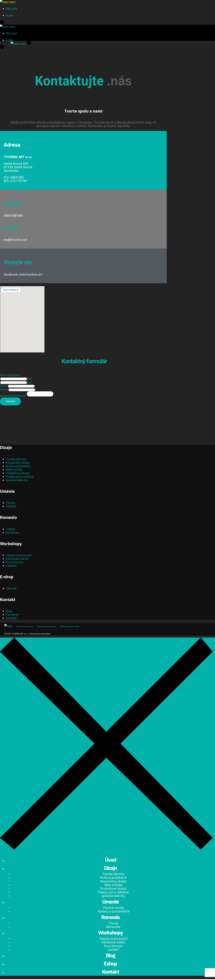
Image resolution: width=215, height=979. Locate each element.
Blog (9, 611)
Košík (9, 15)
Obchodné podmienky (46, 626)
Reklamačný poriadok (69, 626)
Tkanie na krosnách (19, 555)
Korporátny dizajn (18, 462)
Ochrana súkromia (25, 626)
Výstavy (11, 506)
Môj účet (11, 8)
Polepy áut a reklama (20, 476)
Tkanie (10, 529)
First (29, 378)
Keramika (12, 532)
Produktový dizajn (18, 473)
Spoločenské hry (17, 480)
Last (29, 382)
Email (4, 385)
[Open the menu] (2, 23)
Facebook (12, 614)
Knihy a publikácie (18, 466)
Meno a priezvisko (10, 374)
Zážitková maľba (17, 558)
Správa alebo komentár (13, 395)
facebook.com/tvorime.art (23, 274)
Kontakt (11, 618)
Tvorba (10, 502)
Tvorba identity (16, 459)
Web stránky (14, 469)
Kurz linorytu (14, 562)
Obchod (11, 588)
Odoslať (10, 401)
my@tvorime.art (15, 240)
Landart (11, 565)
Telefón (4, 389)
